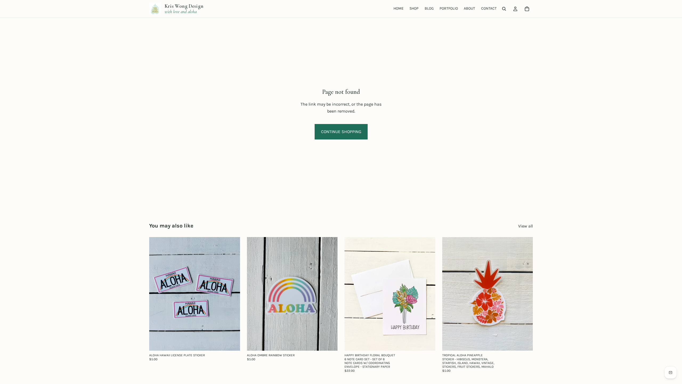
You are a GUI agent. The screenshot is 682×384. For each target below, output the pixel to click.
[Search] (504, 9)
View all (525, 226)
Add (236, 342)
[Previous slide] (255, 294)
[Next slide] (330, 294)
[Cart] (527, 9)
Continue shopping (341, 131)
